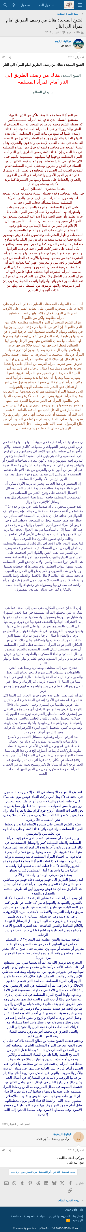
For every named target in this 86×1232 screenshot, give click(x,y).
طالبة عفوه (73, 32)
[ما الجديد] (13, 5)
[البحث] (5, 5)
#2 (4, 1150)
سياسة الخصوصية (34, 1216)
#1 (4, 57)
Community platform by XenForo (48, 1228)
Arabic (69, 1210)
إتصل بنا (78, 1216)
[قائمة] (80, 5)
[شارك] (10, 57)
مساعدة (16, 1216)
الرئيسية (78, 1220)
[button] (81, 1209)
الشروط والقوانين (59, 1216)
